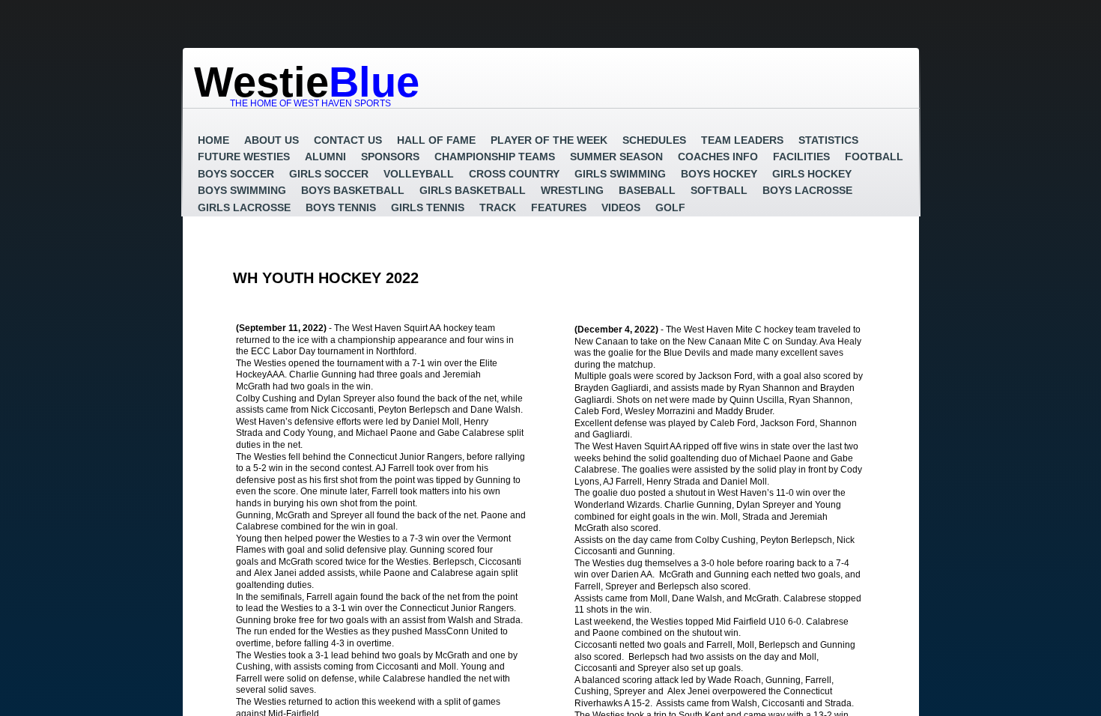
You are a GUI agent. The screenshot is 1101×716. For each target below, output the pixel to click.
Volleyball (418, 174)
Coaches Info (718, 157)
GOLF (670, 207)
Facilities (801, 157)
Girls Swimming (620, 174)
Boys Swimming (242, 190)
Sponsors (390, 157)
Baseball (647, 190)
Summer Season (616, 157)
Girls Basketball (472, 190)
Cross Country (514, 174)
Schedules (654, 140)
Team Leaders (742, 140)
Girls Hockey (812, 174)
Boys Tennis (341, 207)
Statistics (828, 140)
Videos (620, 207)
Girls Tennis (427, 207)
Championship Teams (494, 157)
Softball (719, 190)
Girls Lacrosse (244, 207)
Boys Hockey (719, 174)
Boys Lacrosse (807, 190)
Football (874, 157)
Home (213, 140)
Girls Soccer (328, 174)
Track (497, 207)
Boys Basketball (352, 190)
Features (558, 207)
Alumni (325, 157)
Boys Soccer (236, 174)
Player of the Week (549, 140)
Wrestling (572, 190)
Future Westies (244, 157)
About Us (271, 140)
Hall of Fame (436, 140)
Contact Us (348, 140)
